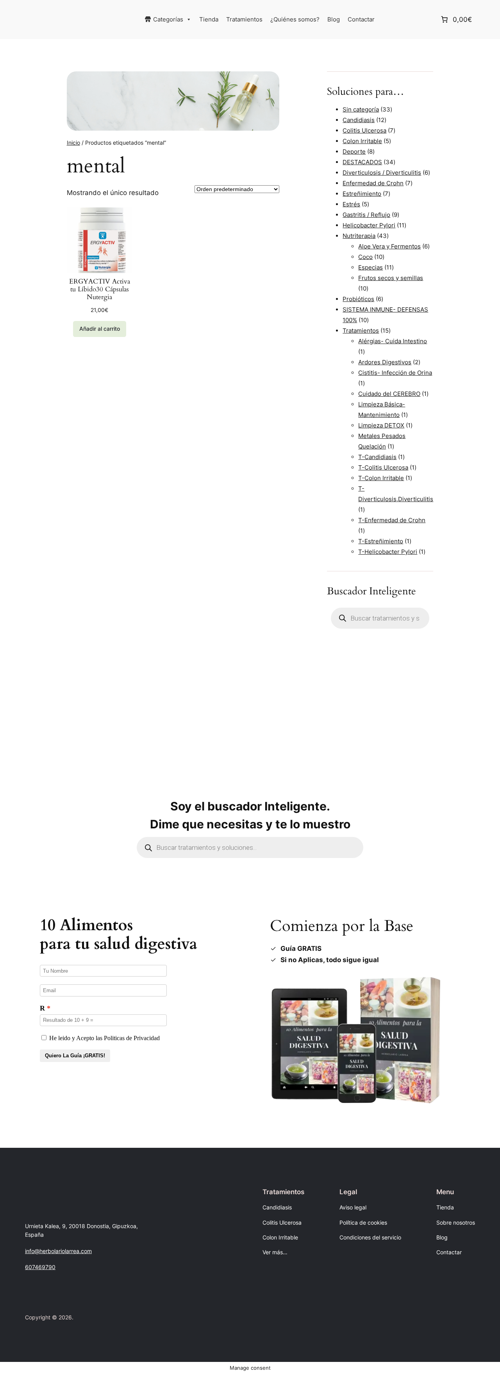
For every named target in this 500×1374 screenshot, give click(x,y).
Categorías (168, 19)
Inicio (73, 142)
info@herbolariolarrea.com (58, 1251)
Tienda (208, 19)
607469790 (40, 1267)
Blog (333, 19)
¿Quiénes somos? (295, 19)
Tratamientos (244, 19)
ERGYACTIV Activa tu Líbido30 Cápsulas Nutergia (99, 289)
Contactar (361, 19)
